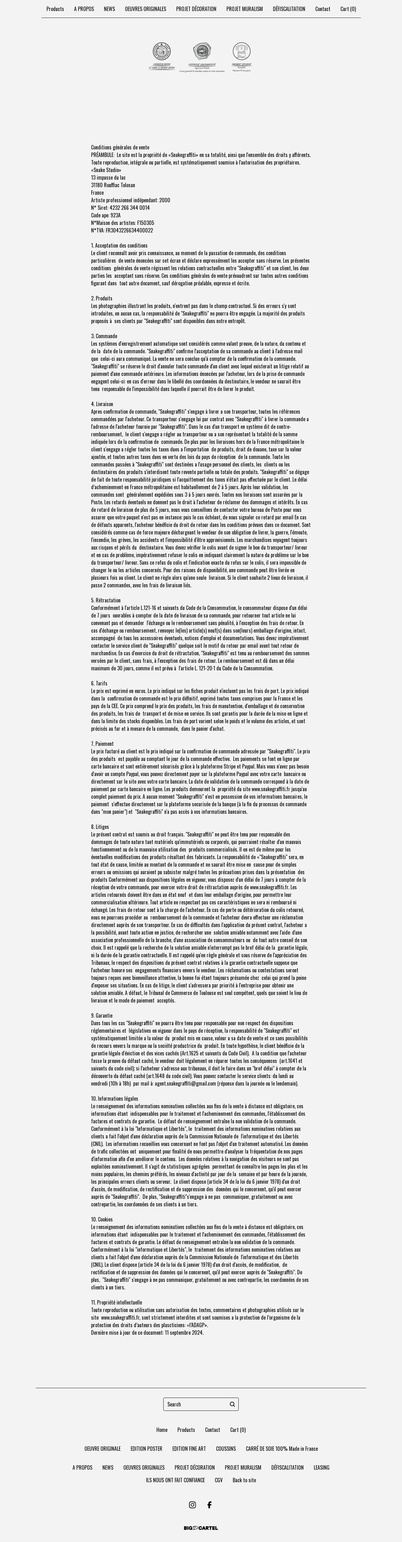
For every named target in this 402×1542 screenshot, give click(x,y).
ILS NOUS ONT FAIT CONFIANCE (175, 1480)
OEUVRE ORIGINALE (102, 1448)
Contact (322, 9)
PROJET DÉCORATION (196, 9)
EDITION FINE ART (189, 1448)
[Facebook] (209, 1505)
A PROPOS (84, 9)
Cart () (348, 9)
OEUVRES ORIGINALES (145, 9)
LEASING (321, 1467)
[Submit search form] (232, 1404)
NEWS (109, 9)
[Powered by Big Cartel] (201, 1528)
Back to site (244, 1480)
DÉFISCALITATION (289, 9)
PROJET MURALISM (244, 9)
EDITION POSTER (146, 1448)
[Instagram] (192, 1505)
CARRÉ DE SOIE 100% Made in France (282, 1448)
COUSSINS (226, 1448)
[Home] (201, 57)
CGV (219, 1480)
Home (161, 1429)
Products (55, 9)
